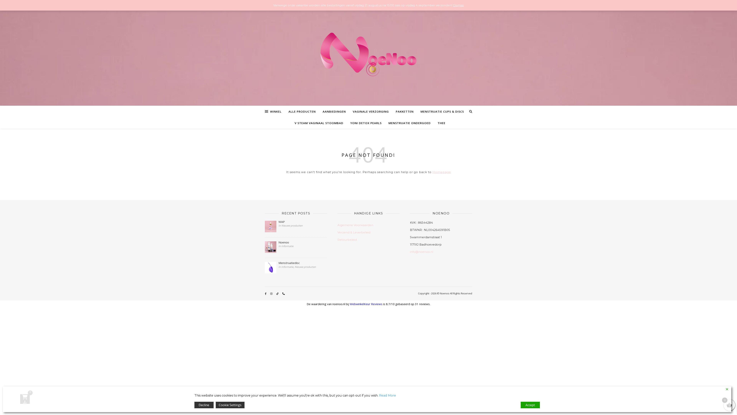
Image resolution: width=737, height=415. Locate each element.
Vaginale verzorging (371, 111)
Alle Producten (302, 111)
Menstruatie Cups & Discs (442, 111)
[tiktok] (277, 293)
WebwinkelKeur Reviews (366, 304)
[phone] (283, 293)
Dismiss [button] (458, 5)
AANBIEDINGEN (334, 111)
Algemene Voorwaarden (355, 225)
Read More (387, 395)
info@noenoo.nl (421, 252)
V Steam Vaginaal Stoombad (319, 123)
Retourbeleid (347, 240)
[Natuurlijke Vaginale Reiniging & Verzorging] (368, 56)
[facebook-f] (266, 293)
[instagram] (271, 293)
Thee (441, 123)
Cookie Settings (230, 405)
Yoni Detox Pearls (366, 123)
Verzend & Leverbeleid (353, 232)
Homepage (441, 172)
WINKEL (276, 111)
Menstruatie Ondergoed (409, 123)
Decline (204, 405)
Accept (530, 405)
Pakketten (405, 111)
